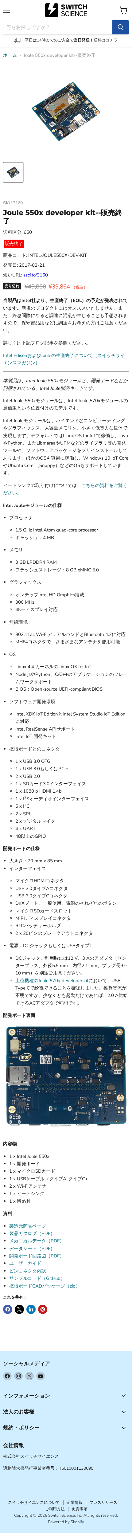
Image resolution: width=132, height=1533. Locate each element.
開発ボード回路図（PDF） (36, 1256)
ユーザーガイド (25, 1263)
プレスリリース (103, 1502)
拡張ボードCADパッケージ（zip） (44, 1286)
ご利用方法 (55, 1509)
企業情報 (75, 1502)
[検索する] (120, 27)
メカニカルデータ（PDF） (36, 1241)
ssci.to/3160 (35, 275)
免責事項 (79, 1509)
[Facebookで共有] (7, 1309)
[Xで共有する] (19, 1309)
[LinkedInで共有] (31, 1309)
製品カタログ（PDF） (32, 1233)
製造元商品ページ (27, 1226)
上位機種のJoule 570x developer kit (51, 981)
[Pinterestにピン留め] (42, 1309)
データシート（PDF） (32, 1248)
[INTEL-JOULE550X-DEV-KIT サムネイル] (13, 172)
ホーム (10, 55)
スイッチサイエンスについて (34, 1502)
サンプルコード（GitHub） (37, 1278)
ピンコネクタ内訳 (27, 1271)
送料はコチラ (106, 40)
